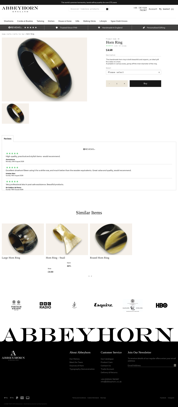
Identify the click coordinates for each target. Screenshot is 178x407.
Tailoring (40, 21)
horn (120, 59)
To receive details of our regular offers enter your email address (152, 359)
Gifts (77, 21)
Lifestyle (103, 21)
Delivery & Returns (109, 372)
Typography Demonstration (82, 369)
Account (153, 9)
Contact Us (106, 365)
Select (108, 68)
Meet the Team (76, 362)
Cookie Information (93, 398)
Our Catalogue (107, 358)
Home (3, 34)
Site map (103, 398)
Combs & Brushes (25, 21)
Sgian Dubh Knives (119, 21)
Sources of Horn (77, 365)
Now (49, 268)
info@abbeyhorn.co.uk (111, 381)
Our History (75, 358)
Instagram (171, 398)
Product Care (106, 362)
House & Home (65, 21)
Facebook (163, 398)
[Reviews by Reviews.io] (15, 27)
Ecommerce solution (30, 404)
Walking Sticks (89, 21)
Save (69, 263)
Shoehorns (8, 21)
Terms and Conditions (79, 398)
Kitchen (51, 21)
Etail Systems (43, 404)
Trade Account (107, 369)
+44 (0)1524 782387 (140, 9)
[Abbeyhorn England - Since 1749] (20, 9)
